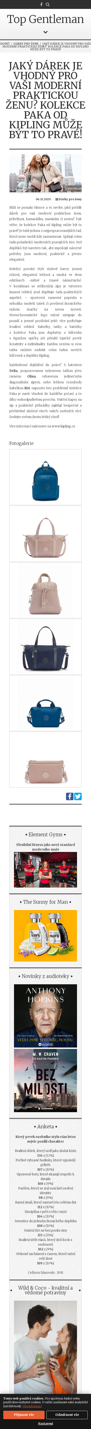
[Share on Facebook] (70, 799)
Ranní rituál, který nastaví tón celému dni (45, 1202)
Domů (5, 43)
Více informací (32, 1406)
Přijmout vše (24, 1415)
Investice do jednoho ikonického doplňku (46, 1221)
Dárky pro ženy (26, 43)
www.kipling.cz (63, 426)
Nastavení (45, 1423)
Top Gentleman (45, 19)
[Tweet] (78, 799)
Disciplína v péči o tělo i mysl (45, 1212)
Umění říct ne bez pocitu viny (45, 1231)
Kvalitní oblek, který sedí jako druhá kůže (45, 1151)
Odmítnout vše (67, 1415)
